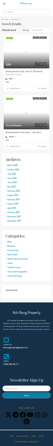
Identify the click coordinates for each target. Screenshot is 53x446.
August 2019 (12, 195)
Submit (26, 395)
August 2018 (12, 203)
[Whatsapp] (45, 415)
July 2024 (11, 173)
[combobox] (40, 30)
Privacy (11, 436)
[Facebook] (23, 415)
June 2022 (12, 182)
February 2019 (13, 199)
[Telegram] (16, 415)
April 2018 (11, 208)
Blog (9, 241)
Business (11, 246)
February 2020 (13, 190)
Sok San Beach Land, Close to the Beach (24, 71)
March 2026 (12, 165)
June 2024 (12, 178)
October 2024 (13, 169)
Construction (13, 250)
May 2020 (11, 186)
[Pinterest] (26, 421)
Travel (10, 263)
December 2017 (14, 216)
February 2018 (13, 212)
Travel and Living (14, 275)
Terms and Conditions (22, 436)
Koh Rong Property (14, 88)
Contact (33, 436)
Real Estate (12, 254)
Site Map (41, 436)
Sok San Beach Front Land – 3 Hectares (23, 132)
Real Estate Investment (17, 258)
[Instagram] (37, 415)
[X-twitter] (8, 415)
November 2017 (14, 220)
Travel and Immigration (17, 271)
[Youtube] (30, 415)
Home (6, 19)
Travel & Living (13, 267)
